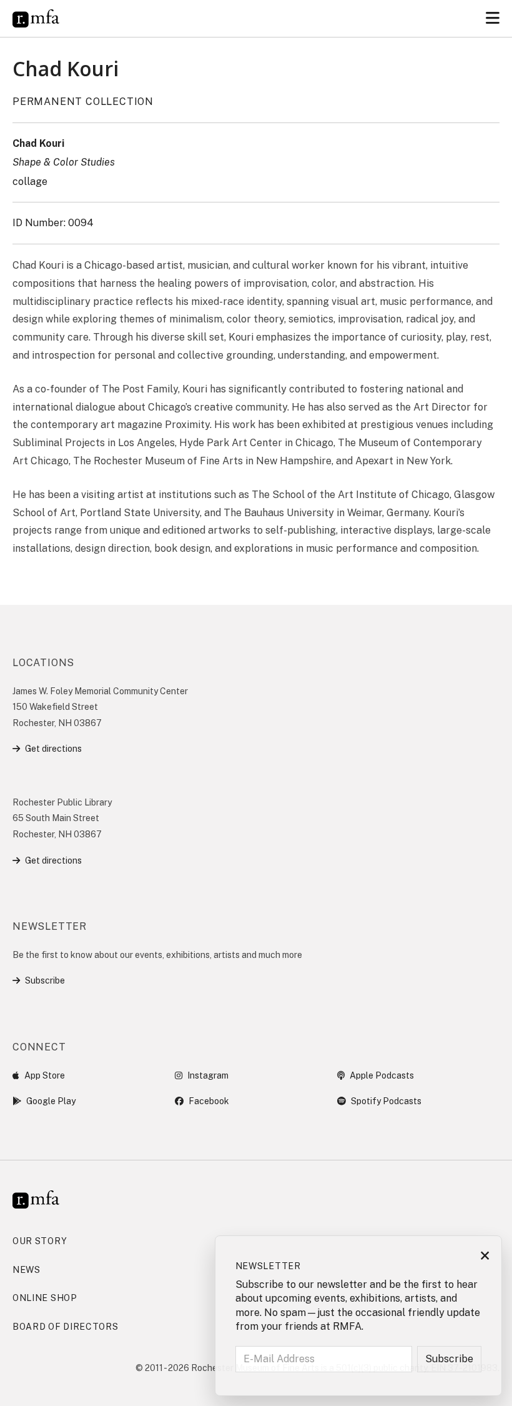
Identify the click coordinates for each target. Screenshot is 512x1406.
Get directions (53, 749)
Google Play (51, 1101)
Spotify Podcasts (386, 1101)
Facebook (209, 1101)
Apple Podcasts (382, 1075)
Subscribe (45, 980)
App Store (44, 1075)
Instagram (208, 1075)
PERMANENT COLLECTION (83, 101)
